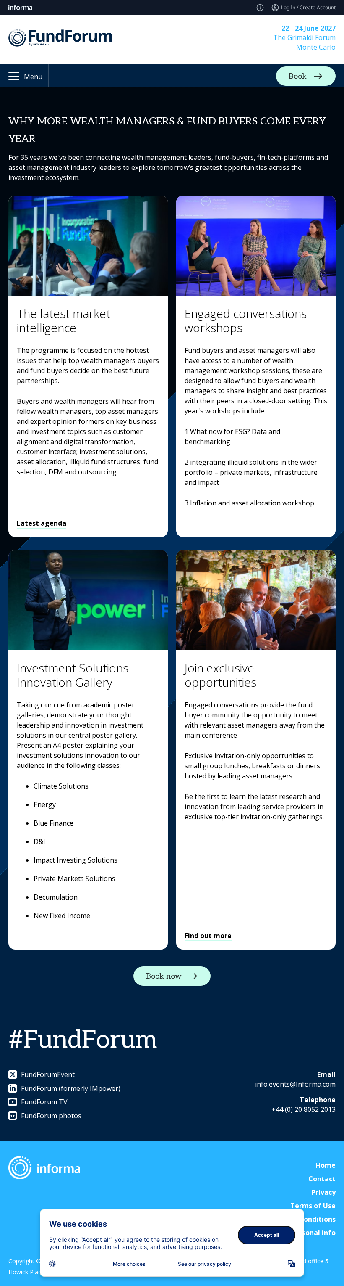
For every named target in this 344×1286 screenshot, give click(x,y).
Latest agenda (41, 523)
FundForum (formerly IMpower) (70, 1088)
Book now (164, 976)
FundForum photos (51, 1115)
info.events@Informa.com (295, 1084)
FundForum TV (44, 1101)
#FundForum (82, 1040)
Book (298, 75)
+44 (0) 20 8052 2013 (303, 1109)
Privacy (323, 1192)
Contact (322, 1178)
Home (325, 1165)
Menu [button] (33, 76)
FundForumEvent (48, 1074)
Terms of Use (313, 1205)
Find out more (208, 935)
